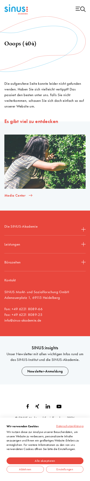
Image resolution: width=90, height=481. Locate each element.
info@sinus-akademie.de (22, 320)
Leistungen (12, 244)
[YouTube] (59, 407)
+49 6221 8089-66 (27, 308)
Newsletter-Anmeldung (45, 371)
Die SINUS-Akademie (21, 226)
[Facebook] (27, 407)
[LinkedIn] (47, 407)
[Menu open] (80, 9)
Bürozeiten (12, 262)
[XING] (37, 407)
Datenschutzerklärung (69, 426)
